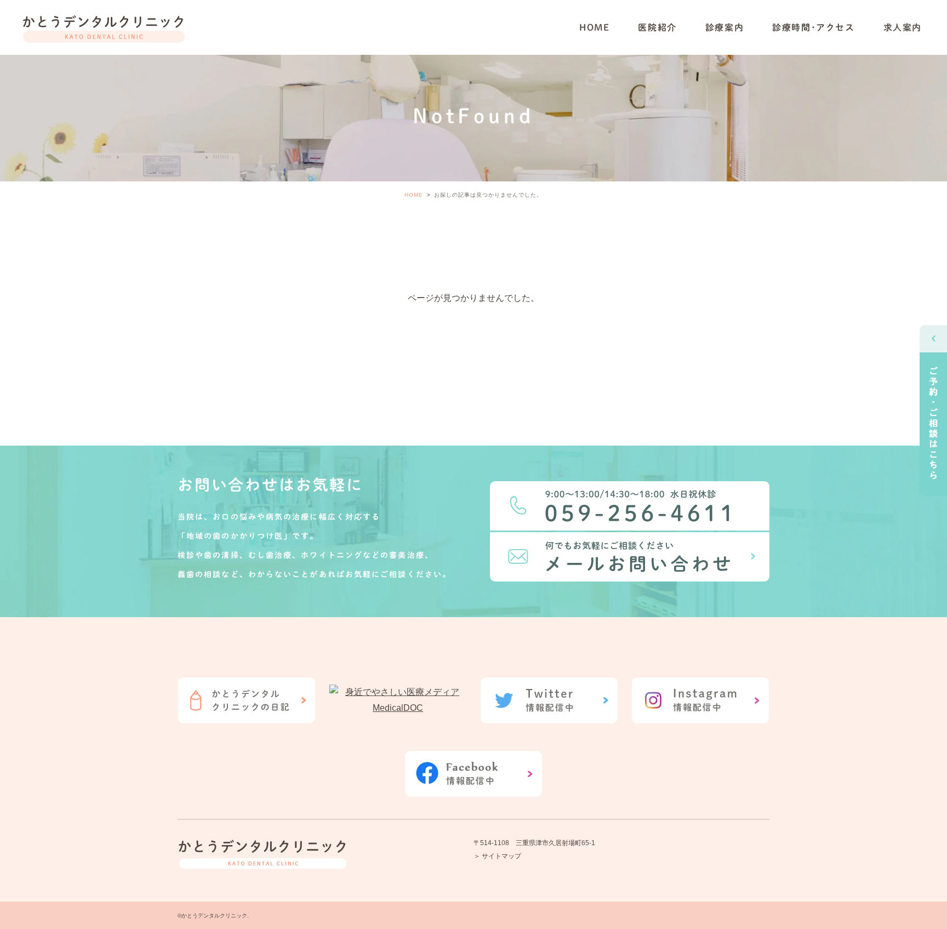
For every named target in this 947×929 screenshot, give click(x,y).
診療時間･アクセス (813, 27)
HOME (594, 27)
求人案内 (902, 27)
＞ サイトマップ (497, 856)
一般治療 (709, 14)
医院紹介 (657, 27)
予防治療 (709, 45)
